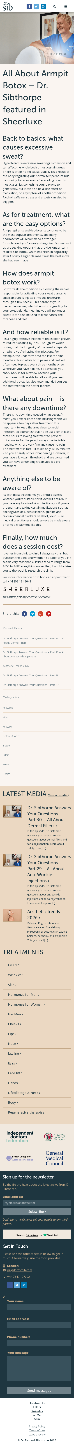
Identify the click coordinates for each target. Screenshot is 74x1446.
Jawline (14, 1053)
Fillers (6, 755)
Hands (13, 1083)
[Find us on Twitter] (36, 6)
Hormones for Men (23, 994)
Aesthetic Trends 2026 (16, 666)
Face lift (14, 1073)
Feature (7, 726)
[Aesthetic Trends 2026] (12, 915)
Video (6, 717)
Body (12, 1102)
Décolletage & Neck (23, 1093)
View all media (58, 795)
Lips (11, 1034)
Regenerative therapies (26, 1112)
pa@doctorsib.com (19, 1270)
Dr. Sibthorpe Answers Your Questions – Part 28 (31, 675)
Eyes (12, 1063)
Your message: (18, 1353)
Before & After (11, 736)
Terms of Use (37, 1430)
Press (6, 764)
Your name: (15, 1301)
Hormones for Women (25, 1004)
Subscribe (36, 1211)
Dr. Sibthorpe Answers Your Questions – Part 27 (31, 685)
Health (6, 774)
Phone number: (18, 1337)
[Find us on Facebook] (29, 6)
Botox (6, 745)
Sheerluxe (44, 597)
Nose (12, 1043)
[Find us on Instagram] (43, 6)
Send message (38, 1390)
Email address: (13, 1197)
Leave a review (37, 1434)
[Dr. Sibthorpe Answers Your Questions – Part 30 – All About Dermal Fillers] (12, 811)
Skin (11, 985)
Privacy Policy (37, 1426)
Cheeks (14, 1024)
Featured (8, 707)
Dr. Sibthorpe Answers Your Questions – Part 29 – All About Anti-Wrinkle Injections (49, 868)
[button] (54, 6)
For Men (15, 1014)
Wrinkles (15, 975)
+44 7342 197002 (18, 1277)
